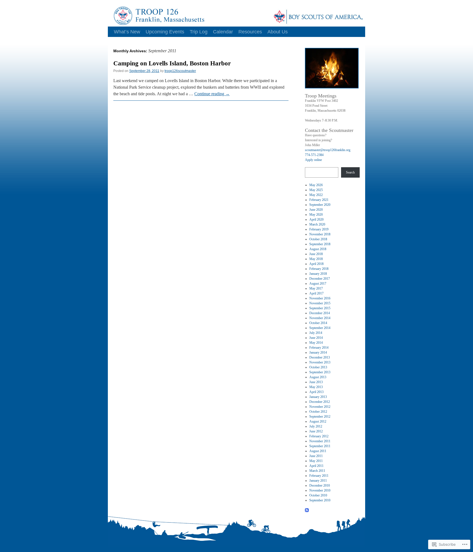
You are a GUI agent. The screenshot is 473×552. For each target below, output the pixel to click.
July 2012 (315, 426)
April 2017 (316, 293)
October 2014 (318, 323)
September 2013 (319, 372)
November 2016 (319, 298)
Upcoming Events (165, 31)
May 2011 (316, 461)
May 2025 (316, 190)
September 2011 (319, 446)
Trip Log (198, 31)
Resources (250, 31)
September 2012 (319, 416)
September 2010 (319, 500)
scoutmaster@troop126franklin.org (327, 150)
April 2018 (316, 264)
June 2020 (316, 210)
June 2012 (316, 431)
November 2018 (319, 234)
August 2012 (317, 421)
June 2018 (316, 254)
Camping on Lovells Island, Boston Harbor (172, 63)
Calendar (223, 31)
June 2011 (316, 456)
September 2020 (319, 205)
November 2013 (319, 362)
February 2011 (318, 476)
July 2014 (315, 333)
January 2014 (318, 352)
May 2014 (316, 343)
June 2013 (316, 382)
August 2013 (317, 377)
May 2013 (316, 387)
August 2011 (317, 451)
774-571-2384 (314, 155)
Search (350, 172)
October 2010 (318, 495)
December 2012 (319, 402)
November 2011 (319, 441)
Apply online (313, 160)
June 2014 (316, 338)
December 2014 (319, 313)
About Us (277, 31)
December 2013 (319, 357)
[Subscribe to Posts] (307, 510)
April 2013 (316, 392)
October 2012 (318, 412)
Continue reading (212, 93)
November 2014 (319, 318)
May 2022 (316, 195)
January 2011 (318, 480)
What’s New (127, 31)
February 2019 (318, 229)
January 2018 (318, 274)
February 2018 (318, 269)
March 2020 (317, 224)
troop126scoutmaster (180, 71)
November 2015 (319, 303)
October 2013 (318, 367)
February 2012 (318, 436)
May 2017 (316, 288)
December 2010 (319, 485)
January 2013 (318, 397)
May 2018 (316, 259)
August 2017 (317, 283)
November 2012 (319, 407)
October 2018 (318, 239)
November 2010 (319, 490)
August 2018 (317, 249)
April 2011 (316, 466)
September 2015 (319, 308)
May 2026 (316, 185)
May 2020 (316, 214)
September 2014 (319, 328)
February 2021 (318, 200)
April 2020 (316, 219)
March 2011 (317, 471)
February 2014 (318, 347)
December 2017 (319, 279)
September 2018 (319, 244)
